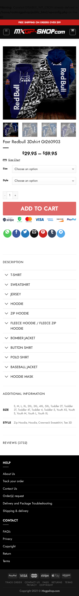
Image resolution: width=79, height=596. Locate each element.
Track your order (13, 481)
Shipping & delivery (15, 511)
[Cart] (73, 32)
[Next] (69, 83)
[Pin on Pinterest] (43, 233)
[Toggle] (6, 275)
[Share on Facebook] (16, 233)
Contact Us (10, 488)
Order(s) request (13, 496)
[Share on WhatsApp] (7, 233)
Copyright (9, 546)
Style (5, 180)
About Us (9, 474)
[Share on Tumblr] (52, 233)
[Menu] (6, 32)
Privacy (7, 539)
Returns (57, 582)
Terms (6, 561)
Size (5, 168)
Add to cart (39, 208)
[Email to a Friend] (34, 233)
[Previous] (9, 83)
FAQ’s (6, 531)
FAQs (46, 582)
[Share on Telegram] (61, 233)
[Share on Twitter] (25, 233)
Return (7, 553)
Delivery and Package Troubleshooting (27, 503)
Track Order (13, 582)
